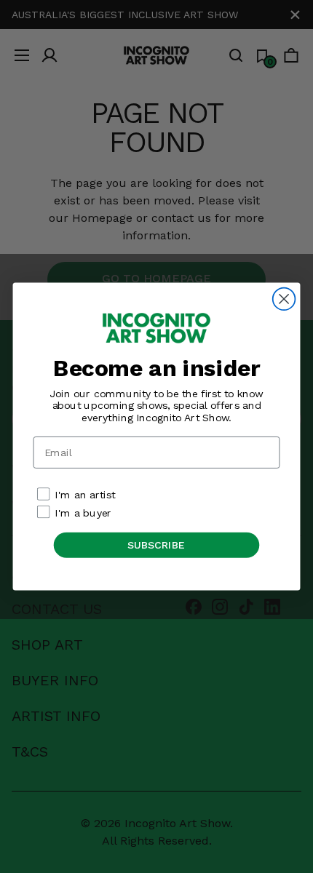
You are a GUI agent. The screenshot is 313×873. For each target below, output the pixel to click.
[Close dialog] (284, 299)
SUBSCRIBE (156, 544)
